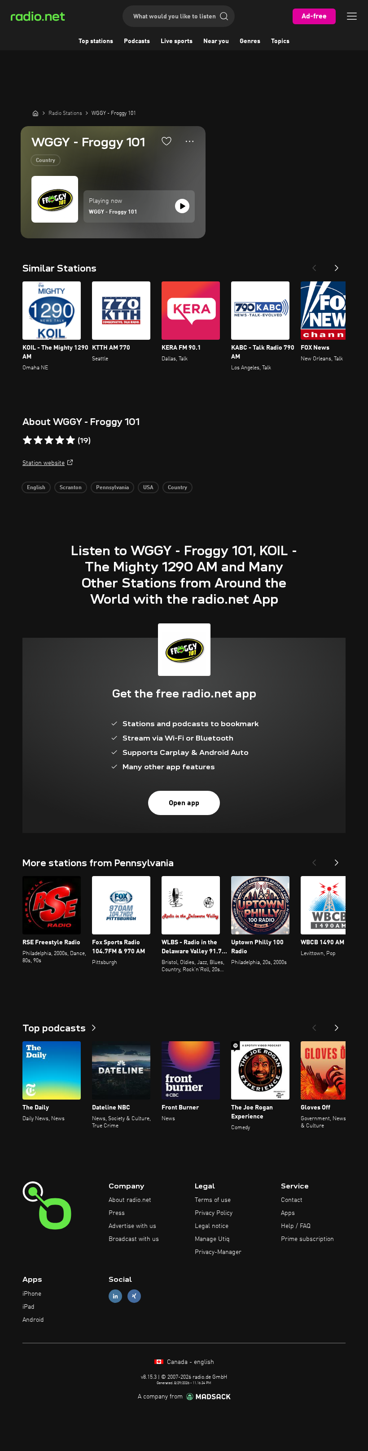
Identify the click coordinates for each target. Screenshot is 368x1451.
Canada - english (189, 1362)
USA (148, 488)
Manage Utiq (212, 1239)
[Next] (337, 265)
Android (33, 1320)
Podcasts (137, 41)
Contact (291, 1200)
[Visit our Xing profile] (134, 1296)
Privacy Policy (213, 1213)
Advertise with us (132, 1226)
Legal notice (211, 1226)
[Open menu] (351, 16)
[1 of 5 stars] (27, 440)
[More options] (189, 141)
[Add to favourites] (166, 141)
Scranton (71, 488)
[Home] (35, 113)
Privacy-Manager (218, 1252)
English (36, 488)
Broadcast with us (134, 1239)
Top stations (96, 41)
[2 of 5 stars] (38, 440)
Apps (288, 1213)
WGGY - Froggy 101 (113, 212)
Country (45, 160)
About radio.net (130, 1200)
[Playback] (182, 206)
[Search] (224, 16)
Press (117, 1213)
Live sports (177, 41)
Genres (250, 41)
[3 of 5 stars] (49, 440)
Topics (280, 41)
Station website (43, 463)
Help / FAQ (296, 1226)
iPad (28, 1307)
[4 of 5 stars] (59, 440)
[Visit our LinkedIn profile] (115, 1296)
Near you (216, 41)
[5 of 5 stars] (70, 440)
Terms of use (213, 1200)
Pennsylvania (112, 488)
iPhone (31, 1294)
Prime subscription (307, 1239)
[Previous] (314, 265)
